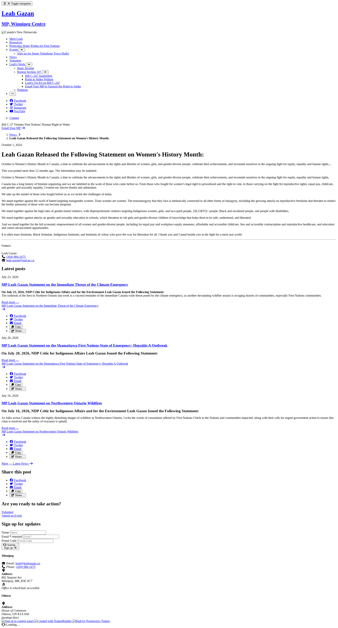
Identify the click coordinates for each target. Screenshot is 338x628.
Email (12, 536)
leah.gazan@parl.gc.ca (20, 260)
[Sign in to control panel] (18, 621)
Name (5, 532)
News (13, 134)
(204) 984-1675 (16, 256)
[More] (22, 50)
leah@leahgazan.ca (27, 563)
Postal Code (9, 540)
